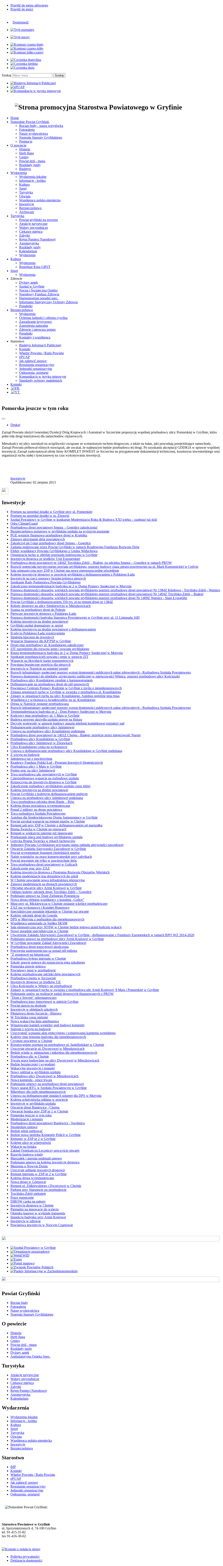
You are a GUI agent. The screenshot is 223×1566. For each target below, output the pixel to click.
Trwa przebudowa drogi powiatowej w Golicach (43, 864)
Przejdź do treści (21, 9)
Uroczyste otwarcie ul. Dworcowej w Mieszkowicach (47, 1048)
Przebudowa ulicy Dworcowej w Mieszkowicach (44, 1076)
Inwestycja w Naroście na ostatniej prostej (39, 668)
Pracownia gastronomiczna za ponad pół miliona (43, 950)
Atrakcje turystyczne (33, 224)
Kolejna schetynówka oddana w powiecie (39, 1099)
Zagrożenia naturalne (33, 325)
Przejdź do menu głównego (29, 5)
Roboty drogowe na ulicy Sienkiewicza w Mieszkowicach (50, 606)
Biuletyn (25, 169)
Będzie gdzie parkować (26, 1131)
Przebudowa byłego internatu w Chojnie (38, 958)
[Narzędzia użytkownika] (3, 418)
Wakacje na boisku (23, 1146)
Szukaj (6, 75)
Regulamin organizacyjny (36, 365)
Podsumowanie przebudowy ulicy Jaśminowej (42, 727)
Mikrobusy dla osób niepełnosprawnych (38, 1092)
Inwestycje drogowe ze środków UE (35, 982)
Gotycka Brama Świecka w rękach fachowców (42, 841)
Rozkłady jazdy (30, 165)
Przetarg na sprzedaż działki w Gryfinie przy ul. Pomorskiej (51, 512)
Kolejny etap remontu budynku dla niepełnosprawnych (48, 1037)
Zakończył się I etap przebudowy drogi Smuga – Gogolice (50, 543)
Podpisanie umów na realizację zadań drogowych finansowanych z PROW (62, 994)
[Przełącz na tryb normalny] (22, 30)
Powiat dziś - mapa (32, 161)
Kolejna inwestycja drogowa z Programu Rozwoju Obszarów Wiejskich (60, 872)
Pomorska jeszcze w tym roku (31, 1115)
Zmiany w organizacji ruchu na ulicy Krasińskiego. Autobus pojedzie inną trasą (65, 696)
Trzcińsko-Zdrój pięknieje (28, 1193)
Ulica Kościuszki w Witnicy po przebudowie (41, 986)
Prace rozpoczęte (22, 1197)
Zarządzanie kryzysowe (35, 322)
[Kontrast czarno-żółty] (27, 48)
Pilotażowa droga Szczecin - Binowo (35, 1013)
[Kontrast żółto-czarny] (27, 52)
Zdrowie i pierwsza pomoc (37, 329)
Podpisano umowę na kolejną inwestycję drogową (44, 1162)
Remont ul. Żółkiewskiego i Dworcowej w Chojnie (45, 1186)
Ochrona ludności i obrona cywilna (43, 318)
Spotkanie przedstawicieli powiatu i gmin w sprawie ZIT (49, 657)
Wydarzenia (27, 255)
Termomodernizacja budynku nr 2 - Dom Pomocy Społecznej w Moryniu (60, 711)
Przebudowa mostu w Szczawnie (33, 978)
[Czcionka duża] (22, 67)
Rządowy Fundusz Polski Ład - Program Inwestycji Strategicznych (56, 762)
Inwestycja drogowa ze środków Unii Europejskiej (45, 559)
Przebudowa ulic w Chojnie (29, 1056)
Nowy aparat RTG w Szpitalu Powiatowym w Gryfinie (48, 1088)
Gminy (24, 157)
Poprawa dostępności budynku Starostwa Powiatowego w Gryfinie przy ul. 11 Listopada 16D (75, 617)
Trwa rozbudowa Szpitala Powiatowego (38, 813)
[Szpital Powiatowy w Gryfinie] (33, 1247)
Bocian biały (19, 1303)
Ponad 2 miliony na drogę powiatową (36, 809)
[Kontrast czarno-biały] (27, 44)
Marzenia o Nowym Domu (29, 1166)
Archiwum (26, 212)
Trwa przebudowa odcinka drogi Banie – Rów (42, 802)
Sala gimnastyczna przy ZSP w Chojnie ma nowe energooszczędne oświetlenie (64, 570)
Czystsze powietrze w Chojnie (31, 1041)
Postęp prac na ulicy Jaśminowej (32, 770)
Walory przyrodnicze (33, 227)
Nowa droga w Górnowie (28, 1182)
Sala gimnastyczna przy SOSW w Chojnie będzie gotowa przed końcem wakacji (66, 927)
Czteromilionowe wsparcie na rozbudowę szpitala (44, 778)
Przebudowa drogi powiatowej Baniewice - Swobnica (47, 1123)
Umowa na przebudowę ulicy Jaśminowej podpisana (46, 798)
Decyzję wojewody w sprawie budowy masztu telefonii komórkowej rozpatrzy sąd (67, 723)
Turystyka (26, 192)
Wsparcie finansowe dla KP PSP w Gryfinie (40, 641)
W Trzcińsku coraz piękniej (29, 1017)
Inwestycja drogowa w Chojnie (32, 1205)
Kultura (24, 184)
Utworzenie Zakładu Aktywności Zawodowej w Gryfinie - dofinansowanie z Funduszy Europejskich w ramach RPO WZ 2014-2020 (102, 935)
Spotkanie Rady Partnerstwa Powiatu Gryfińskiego (45, 582)
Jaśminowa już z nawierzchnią (31, 758)
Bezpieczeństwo (30, 208)
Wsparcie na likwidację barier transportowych (41, 660)
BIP (13, 1467)
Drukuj (15, 425)
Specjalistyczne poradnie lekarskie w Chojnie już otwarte (49, 911)
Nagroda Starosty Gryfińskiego (40, 137)
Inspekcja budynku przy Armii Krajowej (38, 1217)
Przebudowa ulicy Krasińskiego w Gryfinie (40, 739)
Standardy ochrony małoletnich (40, 380)
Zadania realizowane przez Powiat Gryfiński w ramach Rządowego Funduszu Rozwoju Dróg (74, 547)
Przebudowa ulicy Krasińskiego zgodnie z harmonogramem (51, 680)
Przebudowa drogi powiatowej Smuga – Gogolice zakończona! (54, 527)
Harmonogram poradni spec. (38, 298)
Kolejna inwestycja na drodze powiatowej (39, 621)
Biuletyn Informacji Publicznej (40, 345)
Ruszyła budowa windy (26, 1154)
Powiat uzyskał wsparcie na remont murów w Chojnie (47, 821)
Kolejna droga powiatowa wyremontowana (40, 805)
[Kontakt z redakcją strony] (21, 1549)
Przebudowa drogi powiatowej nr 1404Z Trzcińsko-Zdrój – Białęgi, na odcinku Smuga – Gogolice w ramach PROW (91, 563)
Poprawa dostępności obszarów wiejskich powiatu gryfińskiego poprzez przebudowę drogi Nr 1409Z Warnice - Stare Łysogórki (98, 598)
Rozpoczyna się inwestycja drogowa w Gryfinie (43, 782)
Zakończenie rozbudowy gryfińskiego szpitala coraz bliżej (50, 786)
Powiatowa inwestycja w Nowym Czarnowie (41, 1225)
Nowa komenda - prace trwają (31, 1080)
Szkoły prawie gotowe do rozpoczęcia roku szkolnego (47, 962)
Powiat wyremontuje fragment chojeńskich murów (45, 853)
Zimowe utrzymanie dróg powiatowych (37, 539)
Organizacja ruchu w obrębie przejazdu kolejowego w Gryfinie (53, 555)
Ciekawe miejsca (30, 231)
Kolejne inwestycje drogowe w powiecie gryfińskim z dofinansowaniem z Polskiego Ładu (72, 574)
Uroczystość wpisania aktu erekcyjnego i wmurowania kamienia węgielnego (63, 1033)
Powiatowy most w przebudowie (33, 970)
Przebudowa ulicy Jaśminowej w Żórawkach (41, 743)
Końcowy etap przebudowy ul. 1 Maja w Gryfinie (44, 715)
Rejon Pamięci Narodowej (37, 239)
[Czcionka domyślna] (25, 60)
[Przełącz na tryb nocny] (20, 37)
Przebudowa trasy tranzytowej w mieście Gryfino (44, 1001)
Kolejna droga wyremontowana (32, 1178)
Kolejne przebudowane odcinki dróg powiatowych (45, 974)
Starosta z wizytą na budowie (30, 1029)
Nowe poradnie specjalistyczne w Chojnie (39, 931)
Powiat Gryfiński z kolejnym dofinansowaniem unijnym (49, 794)
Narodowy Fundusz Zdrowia (39, 294)
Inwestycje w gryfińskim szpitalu (33, 1103)
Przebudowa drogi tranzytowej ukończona (39, 947)
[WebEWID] (19, 1255)
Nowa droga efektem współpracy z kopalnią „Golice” (47, 900)
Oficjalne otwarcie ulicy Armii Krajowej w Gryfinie (46, 888)
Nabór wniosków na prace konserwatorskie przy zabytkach (51, 856)
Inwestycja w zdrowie (25, 1221)
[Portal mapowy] (22, 1263)
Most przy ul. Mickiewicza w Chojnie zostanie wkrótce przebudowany (59, 903)
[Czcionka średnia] (24, 64)
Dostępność (21, 22)
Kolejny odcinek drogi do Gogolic (34, 915)
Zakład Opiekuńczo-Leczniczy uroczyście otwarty (45, 1150)
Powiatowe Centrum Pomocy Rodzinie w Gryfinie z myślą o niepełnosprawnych (66, 688)
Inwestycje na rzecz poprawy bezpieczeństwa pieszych (48, 578)
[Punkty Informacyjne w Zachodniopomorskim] (44, 1271)
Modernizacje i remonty (26, 1119)
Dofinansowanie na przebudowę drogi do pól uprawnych (49, 684)
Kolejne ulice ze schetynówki (30, 1143)
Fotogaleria (27, 129)
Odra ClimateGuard (24, 523)
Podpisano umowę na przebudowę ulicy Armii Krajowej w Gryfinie (57, 939)
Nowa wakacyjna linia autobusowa (34, 1021)
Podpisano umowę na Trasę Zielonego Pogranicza (44, 896)
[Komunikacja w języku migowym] (35, 91)
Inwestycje (26, 204)
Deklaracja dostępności (26, 1560)
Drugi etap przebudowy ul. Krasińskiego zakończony (47, 645)
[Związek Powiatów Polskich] (31, 1267)
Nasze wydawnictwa (33, 133)
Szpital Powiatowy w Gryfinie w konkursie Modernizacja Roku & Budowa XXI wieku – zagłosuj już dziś (83, 519)
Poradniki (25, 306)
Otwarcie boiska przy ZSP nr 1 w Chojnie (39, 1111)
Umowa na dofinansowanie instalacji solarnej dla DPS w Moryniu (55, 1095)
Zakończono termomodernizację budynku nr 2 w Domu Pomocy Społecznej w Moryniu (71, 586)
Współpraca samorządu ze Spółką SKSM (38, 923)
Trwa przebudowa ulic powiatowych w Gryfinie (43, 774)
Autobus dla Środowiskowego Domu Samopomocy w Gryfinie (54, 817)
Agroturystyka (29, 243)
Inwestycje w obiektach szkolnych (34, 1009)
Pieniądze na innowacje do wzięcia (34, 1209)
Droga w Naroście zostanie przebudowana (39, 704)
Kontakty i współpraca (34, 337)
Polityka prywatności (24, 1556)
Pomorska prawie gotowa (28, 966)
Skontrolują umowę (23, 1127)
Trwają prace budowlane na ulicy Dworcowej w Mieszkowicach (54, 1060)
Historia (24, 149)
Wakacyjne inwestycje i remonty (32, 1068)
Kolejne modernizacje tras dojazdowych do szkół (44, 876)
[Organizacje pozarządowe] (30, 1251)
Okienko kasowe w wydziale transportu (37, 1213)
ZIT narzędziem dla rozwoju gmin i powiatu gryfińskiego (49, 649)
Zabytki (24, 235)
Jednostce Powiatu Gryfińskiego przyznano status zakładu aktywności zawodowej (66, 845)
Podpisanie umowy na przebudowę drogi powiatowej (47, 1084)
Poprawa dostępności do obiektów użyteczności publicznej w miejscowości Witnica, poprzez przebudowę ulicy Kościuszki (95, 676)
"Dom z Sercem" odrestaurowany (33, 998)
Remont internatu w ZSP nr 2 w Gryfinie (38, 1174)
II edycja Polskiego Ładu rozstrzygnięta (37, 633)
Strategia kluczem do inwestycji (32, 637)
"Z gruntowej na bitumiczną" (30, 954)
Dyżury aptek (28, 282)
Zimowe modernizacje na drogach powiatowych (43, 884)
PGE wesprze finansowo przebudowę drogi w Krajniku (48, 535)
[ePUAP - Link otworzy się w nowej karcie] (17, 87)
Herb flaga (26, 153)
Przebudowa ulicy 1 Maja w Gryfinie (36, 766)
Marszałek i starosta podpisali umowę (36, 1158)
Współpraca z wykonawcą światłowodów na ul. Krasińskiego (52, 700)
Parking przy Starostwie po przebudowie (38, 1190)
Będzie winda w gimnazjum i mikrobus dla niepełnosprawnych (53, 1052)
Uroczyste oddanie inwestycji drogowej (37, 1170)
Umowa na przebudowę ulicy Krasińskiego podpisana (47, 731)
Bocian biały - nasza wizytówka (41, 126)
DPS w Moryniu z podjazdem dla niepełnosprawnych (47, 919)
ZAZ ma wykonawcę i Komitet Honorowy (40, 907)
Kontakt (24, 349)
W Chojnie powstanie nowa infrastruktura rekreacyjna (47, 880)
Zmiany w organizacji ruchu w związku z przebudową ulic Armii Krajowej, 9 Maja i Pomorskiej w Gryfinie (84, 990)
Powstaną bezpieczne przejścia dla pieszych (40, 664)
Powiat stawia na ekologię (28, 1005)
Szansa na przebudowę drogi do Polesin (37, 610)
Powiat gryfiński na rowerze (38, 220)
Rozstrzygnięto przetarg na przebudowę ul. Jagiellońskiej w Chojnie (57, 1045)
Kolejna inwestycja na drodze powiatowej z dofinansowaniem (53, 629)
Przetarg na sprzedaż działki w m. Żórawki (39, 516)
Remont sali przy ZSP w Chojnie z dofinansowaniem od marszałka (56, 825)
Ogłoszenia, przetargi (33, 372)
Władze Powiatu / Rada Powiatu (41, 353)
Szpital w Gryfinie (31, 286)
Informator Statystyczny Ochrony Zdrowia (48, 302)
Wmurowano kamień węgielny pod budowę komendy (47, 1025)
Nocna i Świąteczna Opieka (38, 290)
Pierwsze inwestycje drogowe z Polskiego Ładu (43, 613)
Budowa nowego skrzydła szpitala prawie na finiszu (46, 719)
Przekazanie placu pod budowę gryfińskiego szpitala (46, 837)
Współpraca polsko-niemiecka (40, 200)
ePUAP (24, 357)
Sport (23, 188)
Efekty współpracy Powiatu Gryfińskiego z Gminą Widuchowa (54, 551)
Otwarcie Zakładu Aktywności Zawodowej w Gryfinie (48, 849)
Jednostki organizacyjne (35, 369)
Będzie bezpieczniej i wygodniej (32, 1064)
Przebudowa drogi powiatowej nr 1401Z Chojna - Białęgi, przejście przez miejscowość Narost (75, 735)
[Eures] (16, 1259)
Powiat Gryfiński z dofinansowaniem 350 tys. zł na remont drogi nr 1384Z (61, 602)
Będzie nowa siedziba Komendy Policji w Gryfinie (45, 1135)
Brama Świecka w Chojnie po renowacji (38, 829)
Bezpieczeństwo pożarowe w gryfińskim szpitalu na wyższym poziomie (59, 531)
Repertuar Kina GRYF (35, 267)
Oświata (24, 196)
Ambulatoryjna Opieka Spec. (30, 1356)
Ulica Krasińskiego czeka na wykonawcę (38, 747)
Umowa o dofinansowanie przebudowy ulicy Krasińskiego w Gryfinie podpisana (66, 751)
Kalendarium (28, 251)
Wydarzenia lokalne (32, 177)
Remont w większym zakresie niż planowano (41, 833)
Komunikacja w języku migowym (42, 376)
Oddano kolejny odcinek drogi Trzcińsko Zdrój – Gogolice (50, 892)
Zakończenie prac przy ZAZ (30, 868)
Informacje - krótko (32, 180)
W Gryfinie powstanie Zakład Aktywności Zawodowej (48, 943)
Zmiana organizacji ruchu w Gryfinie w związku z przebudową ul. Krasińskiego (65, 692)
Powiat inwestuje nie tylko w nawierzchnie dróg (43, 860)
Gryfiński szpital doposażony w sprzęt (36, 625)
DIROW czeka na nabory (28, 1201)
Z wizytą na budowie (25, 755)
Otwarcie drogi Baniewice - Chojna (34, 1107)
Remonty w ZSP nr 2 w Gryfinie (33, 1139)
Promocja (25, 141)
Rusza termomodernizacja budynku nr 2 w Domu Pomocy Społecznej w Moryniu (66, 653)
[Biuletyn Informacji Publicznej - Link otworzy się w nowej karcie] (33, 83)
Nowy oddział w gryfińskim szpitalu (35, 1072)
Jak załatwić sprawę (33, 361)
